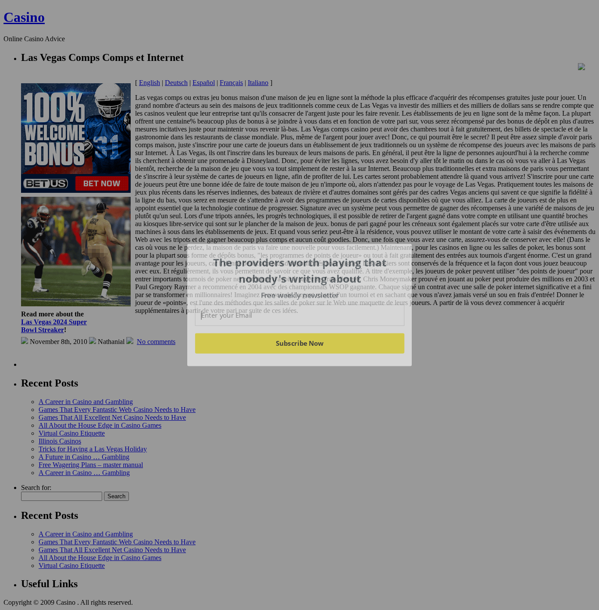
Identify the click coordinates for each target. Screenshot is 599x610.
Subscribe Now (300, 343)
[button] (300, 271)
